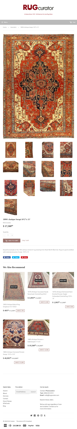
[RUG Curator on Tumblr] (45, 416)
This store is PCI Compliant (24, 421)
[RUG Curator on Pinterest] (38, 416)
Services (5, 396)
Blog (4, 406)
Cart (73, 22)
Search (5, 391)
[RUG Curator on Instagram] (42, 416)
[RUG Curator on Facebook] (35, 416)
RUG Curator (11, 421)
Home (5, 27)
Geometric (13, 27)
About (5, 393)
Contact (5, 398)
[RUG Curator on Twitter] (31, 416)
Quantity (5, 232)
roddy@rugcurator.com (51, 395)
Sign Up (33, 392)
